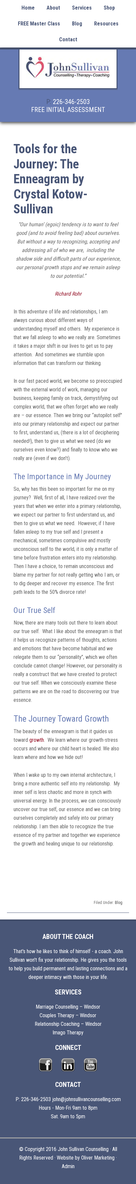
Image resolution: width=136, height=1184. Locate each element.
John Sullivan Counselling (68, 72)
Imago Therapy (68, 1032)
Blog (118, 902)
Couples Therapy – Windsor (68, 1015)
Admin (68, 1166)
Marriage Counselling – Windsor (68, 1007)
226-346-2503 (71, 102)
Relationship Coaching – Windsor (68, 1024)
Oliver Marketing (98, 1158)
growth (36, 740)
